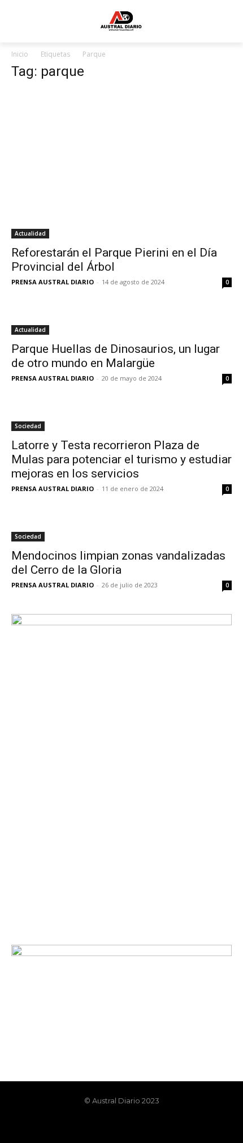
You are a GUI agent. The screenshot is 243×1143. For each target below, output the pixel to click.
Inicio (19, 54)
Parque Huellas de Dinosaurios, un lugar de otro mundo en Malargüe (115, 356)
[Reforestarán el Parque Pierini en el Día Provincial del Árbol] (121, 164)
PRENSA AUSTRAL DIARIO (52, 282)
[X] (131, 1124)
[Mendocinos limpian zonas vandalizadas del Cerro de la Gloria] (121, 529)
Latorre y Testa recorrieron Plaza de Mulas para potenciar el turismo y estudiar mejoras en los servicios (121, 459)
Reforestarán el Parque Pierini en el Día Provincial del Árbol (114, 260)
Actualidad (30, 233)
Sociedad (28, 426)
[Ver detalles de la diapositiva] (121, 768)
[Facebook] (92, 1124)
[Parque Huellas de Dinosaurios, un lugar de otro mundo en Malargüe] (121, 323)
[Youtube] (150, 1124)
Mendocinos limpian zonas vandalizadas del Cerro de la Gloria (118, 563)
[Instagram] (112, 1124)
